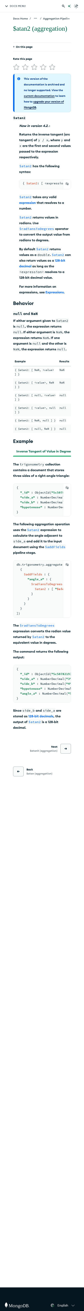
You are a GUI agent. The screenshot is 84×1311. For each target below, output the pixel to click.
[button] (66, 1305)
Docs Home (20, 18)
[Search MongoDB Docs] (63, 6)
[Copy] (67, 184)
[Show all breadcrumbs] (35, 18)
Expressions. (55, 292)
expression (27, 203)
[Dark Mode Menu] (76, 6)
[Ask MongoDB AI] (69, 6)
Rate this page (22, 58)
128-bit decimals (40, 716)
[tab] (44, 451)
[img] (16, 67)
